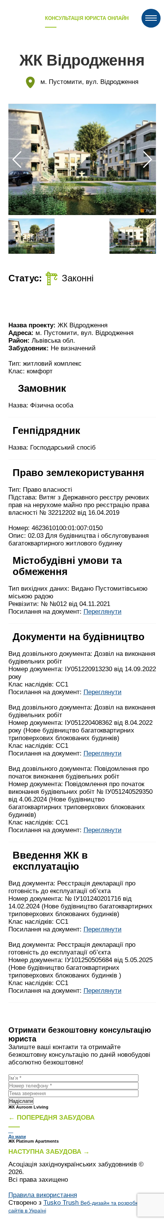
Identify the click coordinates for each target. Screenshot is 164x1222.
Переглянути (103, 611)
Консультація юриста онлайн (87, 18)
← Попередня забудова (51, 1117)
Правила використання (42, 1195)
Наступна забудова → (49, 1151)
